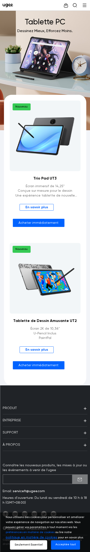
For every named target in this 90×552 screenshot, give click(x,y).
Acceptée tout (65, 544)
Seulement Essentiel (29, 544)
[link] (9, 5)
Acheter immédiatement (38, 223)
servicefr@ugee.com (29, 491)
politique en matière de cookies (31, 537)
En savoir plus (36, 207)
